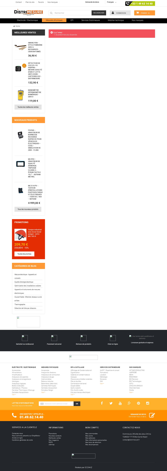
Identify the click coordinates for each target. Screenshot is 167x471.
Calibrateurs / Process (19, 388)
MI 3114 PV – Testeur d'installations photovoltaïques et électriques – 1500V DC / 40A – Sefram (36, 192)
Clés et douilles (76, 381)
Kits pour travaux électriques (80, 392)
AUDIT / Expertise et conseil (109, 370)
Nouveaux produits (25, 120)
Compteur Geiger (47, 390)
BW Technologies (135, 381)
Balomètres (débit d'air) (49, 383)
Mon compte (92, 427)
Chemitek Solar (134, 388)
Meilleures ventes (25, 32)
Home (18, 26)
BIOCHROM (133, 377)
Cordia (131, 390)
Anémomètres (46, 379)
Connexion (121, 13)
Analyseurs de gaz (47, 377)
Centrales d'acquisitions (20, 392)
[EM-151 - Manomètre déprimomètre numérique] (21, 95)
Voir (13, 394)
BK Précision (133, 379)
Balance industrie (47, 381)
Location (103, 375)
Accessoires (16, 370)
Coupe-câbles (75, 386)
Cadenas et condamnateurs (80, 375)
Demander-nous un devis (137, 416)
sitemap (51, 444)
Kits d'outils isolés (77, 390)
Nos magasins (54, 440)
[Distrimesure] (28, 12)
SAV (101, 381)
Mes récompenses (91, 444)
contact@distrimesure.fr (131, 440)
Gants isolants (76, 388)
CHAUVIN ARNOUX (136, 386)
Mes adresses (90, 438)
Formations (104, 372)
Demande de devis (92, 2)
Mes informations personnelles (96, 440)
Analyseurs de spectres (20, 377)
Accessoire (45, 370)
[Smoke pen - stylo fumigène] (21, 48)
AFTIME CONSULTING (137, 370)
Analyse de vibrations (48, 372)
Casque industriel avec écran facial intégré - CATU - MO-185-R (35, 232)
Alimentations (17, 372)
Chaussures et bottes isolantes (81, 379)
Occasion (103, 379)
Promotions (21, 222)
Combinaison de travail (78, 383)
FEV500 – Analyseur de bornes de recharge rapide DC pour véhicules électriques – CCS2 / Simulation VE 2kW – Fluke (34, 140)
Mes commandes (91, 433)
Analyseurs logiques (19, 383)
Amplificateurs (17, 375)
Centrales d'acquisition (49, 388)
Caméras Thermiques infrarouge (23, 390)
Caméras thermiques (48, 386)
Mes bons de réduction (93, 442)
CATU (131, 383)
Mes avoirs (89, 436)
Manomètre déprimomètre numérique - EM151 (34, 93)
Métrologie (103, 377)
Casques (74, 377)
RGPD (51, 442)
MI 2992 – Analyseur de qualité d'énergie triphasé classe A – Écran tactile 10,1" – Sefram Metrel (34, 168)
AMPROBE (133, 372)
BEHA (131, 375)
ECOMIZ (88, 467)
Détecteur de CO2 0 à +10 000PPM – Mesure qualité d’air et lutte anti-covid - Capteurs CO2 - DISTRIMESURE (35, 71)
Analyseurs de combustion (50, 375)
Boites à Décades (18, 386)
